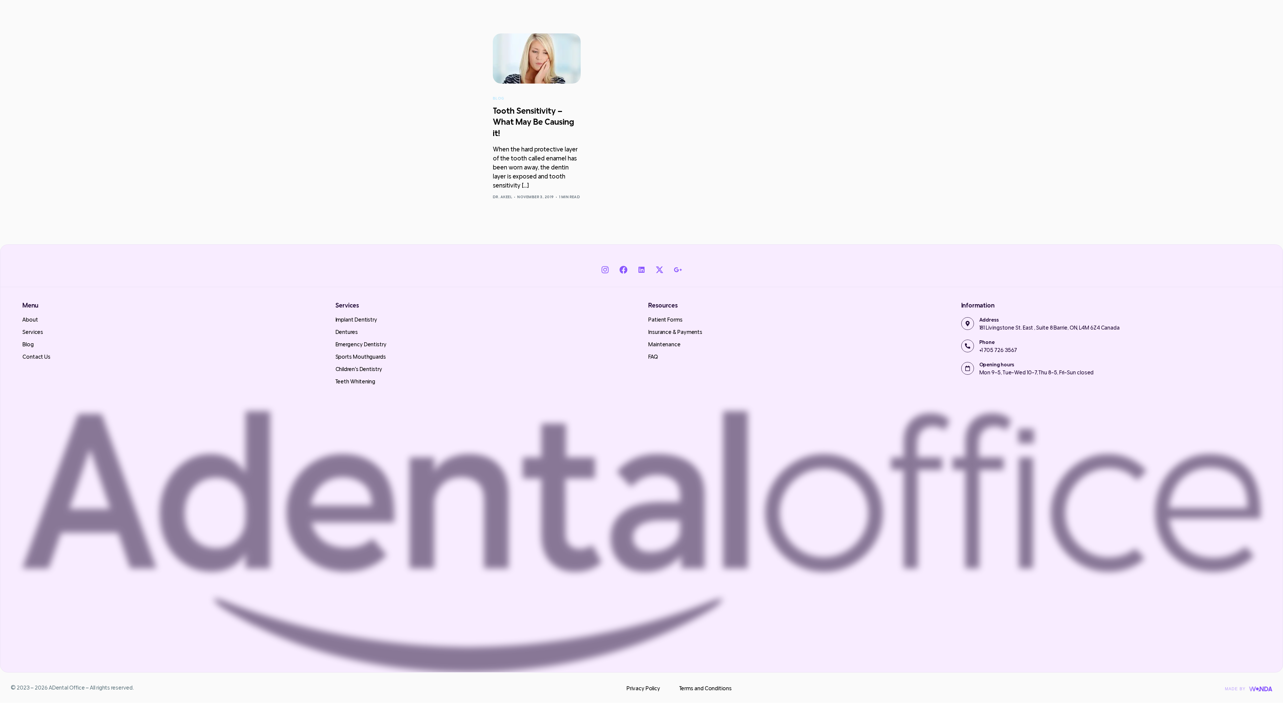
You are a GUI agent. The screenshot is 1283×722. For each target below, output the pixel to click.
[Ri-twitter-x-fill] (659, 269)
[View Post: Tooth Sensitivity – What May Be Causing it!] (537, 58)
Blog (499, 98)
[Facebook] (623, 269)
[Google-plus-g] (677, 269)
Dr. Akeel (502, 197)
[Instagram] (605, 269)
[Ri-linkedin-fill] (641, 269)
